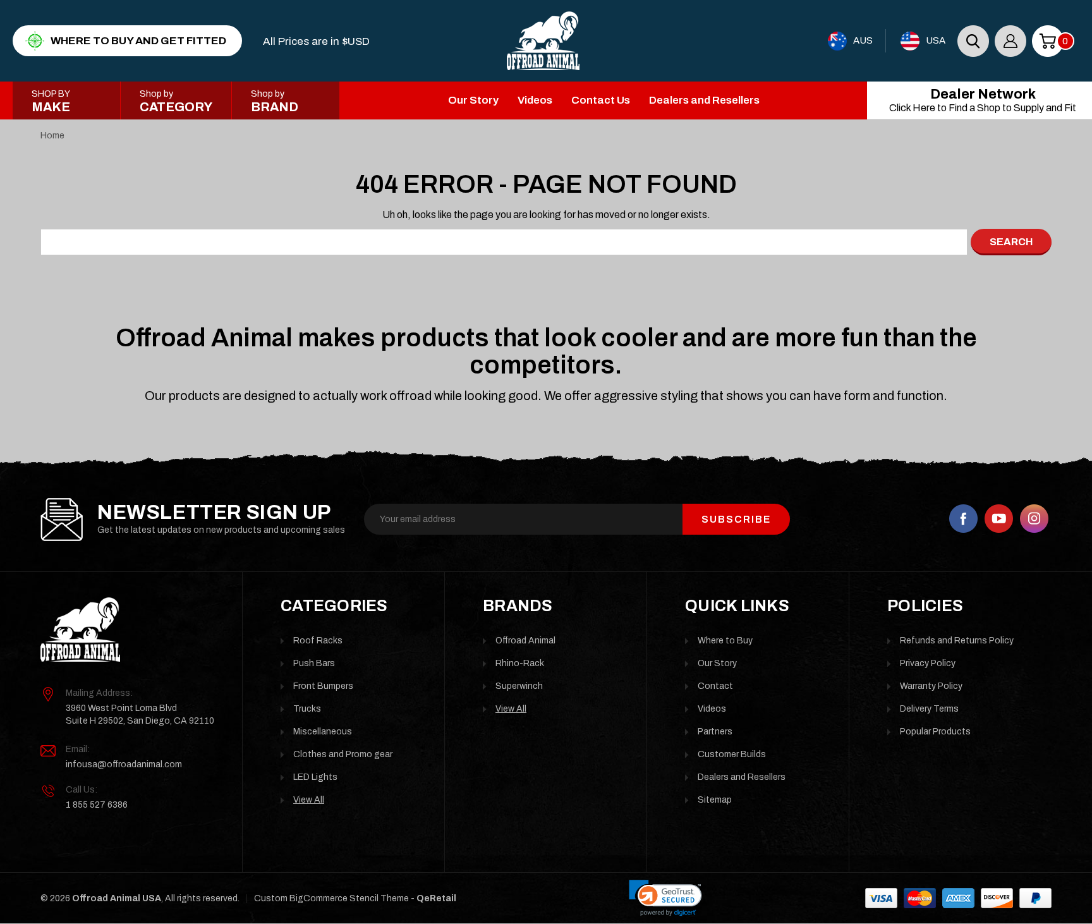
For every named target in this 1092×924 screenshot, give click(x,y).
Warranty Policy (931, 686)
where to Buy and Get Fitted (138, 41)
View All (308, 800)
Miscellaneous (322, 731)
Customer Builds (732, 754)
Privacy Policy (928, 663)
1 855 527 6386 (97, 805)
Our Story (473, 100)
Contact (715, 686)
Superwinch (519, 686)
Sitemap (715, 800)
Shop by (176, 101)
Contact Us (600, 100)
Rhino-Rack (519, 663)
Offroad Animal (525, 640)
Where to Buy (725, 640)
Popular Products (935, 731)
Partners (715, 731)
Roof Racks (318, 640)
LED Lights (315, 777)
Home (52, 135)
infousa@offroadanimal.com (124, 764)
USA (935, 40)
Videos (535, 100)
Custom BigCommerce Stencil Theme (331, 898)
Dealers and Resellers (704, 100)
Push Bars (314, 663)
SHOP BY (51, 101)
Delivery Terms (929, 709)
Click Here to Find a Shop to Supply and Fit (982, 100)
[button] (665, 898)
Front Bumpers (323, 686)
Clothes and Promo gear (342, 754)
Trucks (307, 709)
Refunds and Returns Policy (957, 640)
